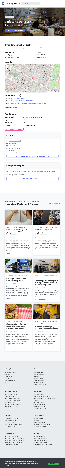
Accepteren (54, 463)
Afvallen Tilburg (38, 382)
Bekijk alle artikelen (53, 203)
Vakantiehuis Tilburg (39, 406)
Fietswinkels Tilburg (39, 374)
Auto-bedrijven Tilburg (12, 436)
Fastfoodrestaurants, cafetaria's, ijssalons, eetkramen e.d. (28, 103)
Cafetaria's (9, 17)
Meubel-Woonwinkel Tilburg (42, 396)
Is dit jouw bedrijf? (15, 30)
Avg (6, 382)
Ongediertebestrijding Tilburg (42, 445)
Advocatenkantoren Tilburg (13, 442)
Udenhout (12, 146)
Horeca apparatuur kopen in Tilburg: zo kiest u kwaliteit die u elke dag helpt (46, 283)
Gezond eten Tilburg (39, 384)
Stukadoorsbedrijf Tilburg (13, 404)
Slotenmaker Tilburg (11, 445)
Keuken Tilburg (38, 418)
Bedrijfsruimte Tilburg (40, 442)
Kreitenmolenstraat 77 (13, 25)
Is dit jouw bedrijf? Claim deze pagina (32, 156)
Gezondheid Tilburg (39, 380)
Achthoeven (12, 143)
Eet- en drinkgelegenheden (16, 98)
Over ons (8, 378)
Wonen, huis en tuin (14, 321)
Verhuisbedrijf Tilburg (11, 406)
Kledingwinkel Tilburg (39, 422)
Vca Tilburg (37, 420)
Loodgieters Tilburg (11, 402)
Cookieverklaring (10, 380)
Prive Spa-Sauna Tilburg (40, 438)
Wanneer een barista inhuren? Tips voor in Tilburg (46, 327)
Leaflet (49, 91)
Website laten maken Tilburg (42, 424)
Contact (7, 374)
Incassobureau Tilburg (40, 440)
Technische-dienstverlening (17, 227)
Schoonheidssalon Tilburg (13, 398)
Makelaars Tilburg (10, 426)
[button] (32, 78)
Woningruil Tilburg (39, 436)
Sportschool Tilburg (39, 426)
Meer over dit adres (14, 129)
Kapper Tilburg (38, 378)
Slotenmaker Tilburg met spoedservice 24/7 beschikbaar (16, 232)
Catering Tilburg (10, 396)
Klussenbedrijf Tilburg (11, 418)
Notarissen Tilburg (10, 420)
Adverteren (8, 376)
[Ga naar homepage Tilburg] (10, 3)
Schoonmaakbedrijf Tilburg (13, 424)
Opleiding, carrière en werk (17, 276)
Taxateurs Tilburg (10, 422)
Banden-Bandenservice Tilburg (14, 440)
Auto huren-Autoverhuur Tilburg (15, 438)
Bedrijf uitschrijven (32, 178)
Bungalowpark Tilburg (40, 408)
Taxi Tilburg (37, 376)
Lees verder (11, 253)
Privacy (7, 384)
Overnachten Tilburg (39, 404)
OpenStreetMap (56, 91)
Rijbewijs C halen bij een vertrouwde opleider (16, 279)
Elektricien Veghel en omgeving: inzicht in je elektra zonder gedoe (44, 232)
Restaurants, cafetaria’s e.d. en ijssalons (22, 101)
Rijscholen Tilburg (38, 372)
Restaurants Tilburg (11, 394)
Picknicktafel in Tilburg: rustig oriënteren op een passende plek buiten (16, 326)
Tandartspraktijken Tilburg (13, 400)
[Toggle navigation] (62, 4)
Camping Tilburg (38, 402)
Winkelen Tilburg (38, 394)
